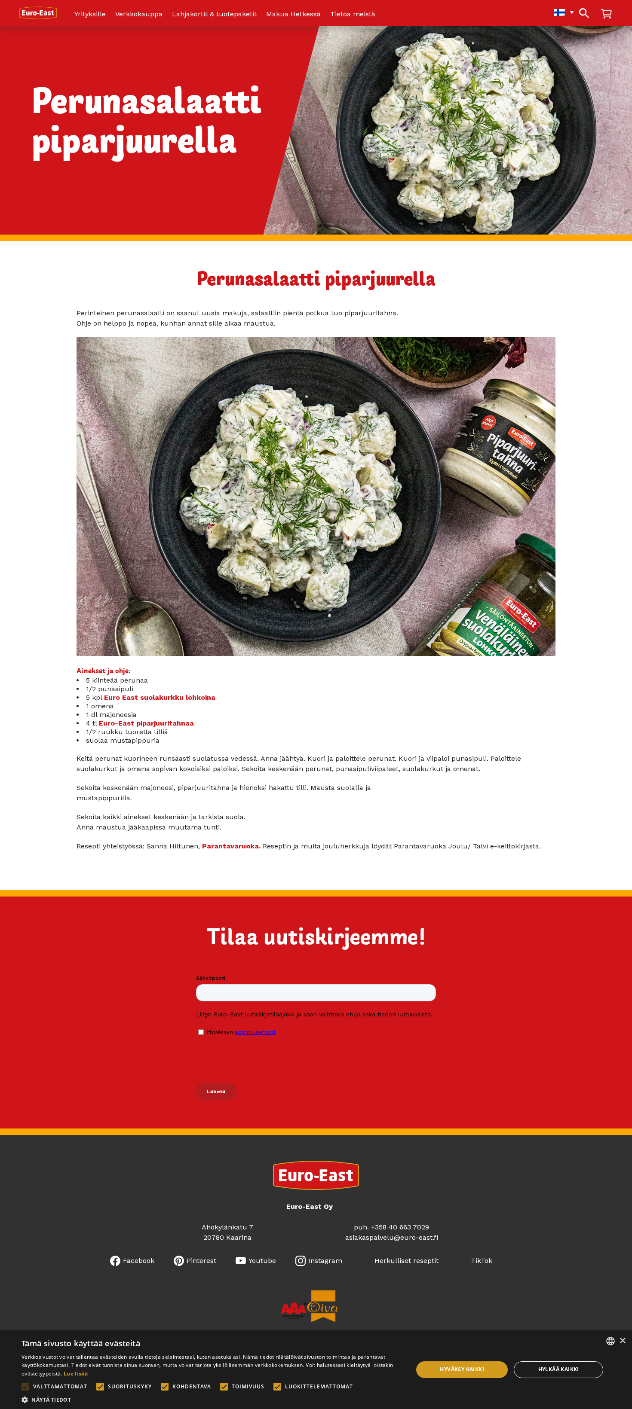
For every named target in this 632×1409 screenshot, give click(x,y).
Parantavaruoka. (231, 846)
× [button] (622, 1341)
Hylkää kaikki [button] (558, 1369)
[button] (211, 1399)
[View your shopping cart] (606, 14)
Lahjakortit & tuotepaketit (214, 14)
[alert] (316, 1369)
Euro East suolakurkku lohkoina (159, 697)
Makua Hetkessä (293, 14)
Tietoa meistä (352, 14)
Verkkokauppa (139, 14)
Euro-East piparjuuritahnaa (146, 723)
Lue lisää (76, 1373)
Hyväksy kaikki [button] (462, 1369)
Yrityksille (90, 14)
